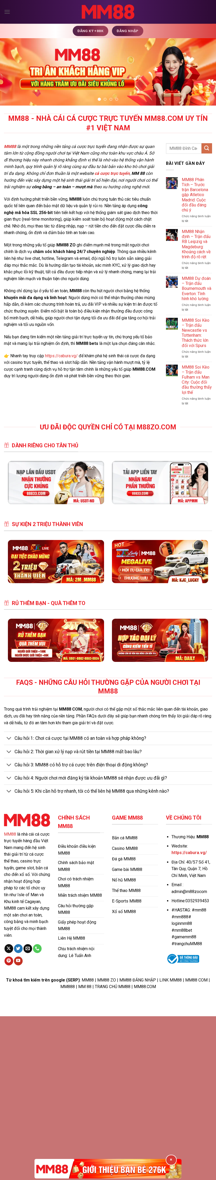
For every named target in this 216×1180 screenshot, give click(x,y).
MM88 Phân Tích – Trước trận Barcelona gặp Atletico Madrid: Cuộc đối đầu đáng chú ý (195, 194)
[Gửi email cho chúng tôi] (27, 948)
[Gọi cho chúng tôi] (37, 948)
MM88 (10, 834)
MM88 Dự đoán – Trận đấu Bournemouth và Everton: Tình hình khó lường (196, 288)
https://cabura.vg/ (61, 355)
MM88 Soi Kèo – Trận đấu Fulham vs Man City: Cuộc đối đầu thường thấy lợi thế (197, 380)
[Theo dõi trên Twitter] (18, 948)
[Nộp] (207, 148)
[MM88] (108, 11)
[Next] (205, 72)
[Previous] (11, 72)
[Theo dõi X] (8, 948)
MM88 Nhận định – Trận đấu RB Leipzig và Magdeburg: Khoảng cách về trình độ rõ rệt (196, 244)
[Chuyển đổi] (9, 739)
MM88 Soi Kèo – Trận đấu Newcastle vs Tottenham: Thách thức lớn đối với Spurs (195, 333)
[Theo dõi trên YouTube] (18, 960)
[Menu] (7, 11)
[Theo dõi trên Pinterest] (8, 960)
